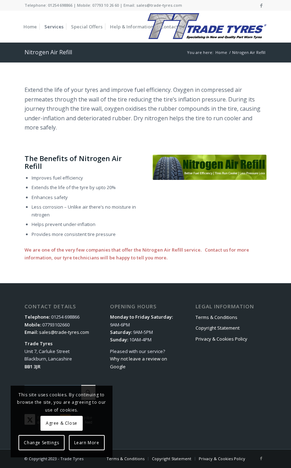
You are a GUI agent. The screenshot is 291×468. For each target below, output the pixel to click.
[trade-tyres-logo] (206, 27)
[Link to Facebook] (261, 5)
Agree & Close (61, 423)
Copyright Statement (218, 328)
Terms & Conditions (216, 317)
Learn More (86, 443)
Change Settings (41, 443)
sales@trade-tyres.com (64, 332)
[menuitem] (30, 27)
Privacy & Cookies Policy (221, 339)
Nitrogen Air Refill (48, 52)
